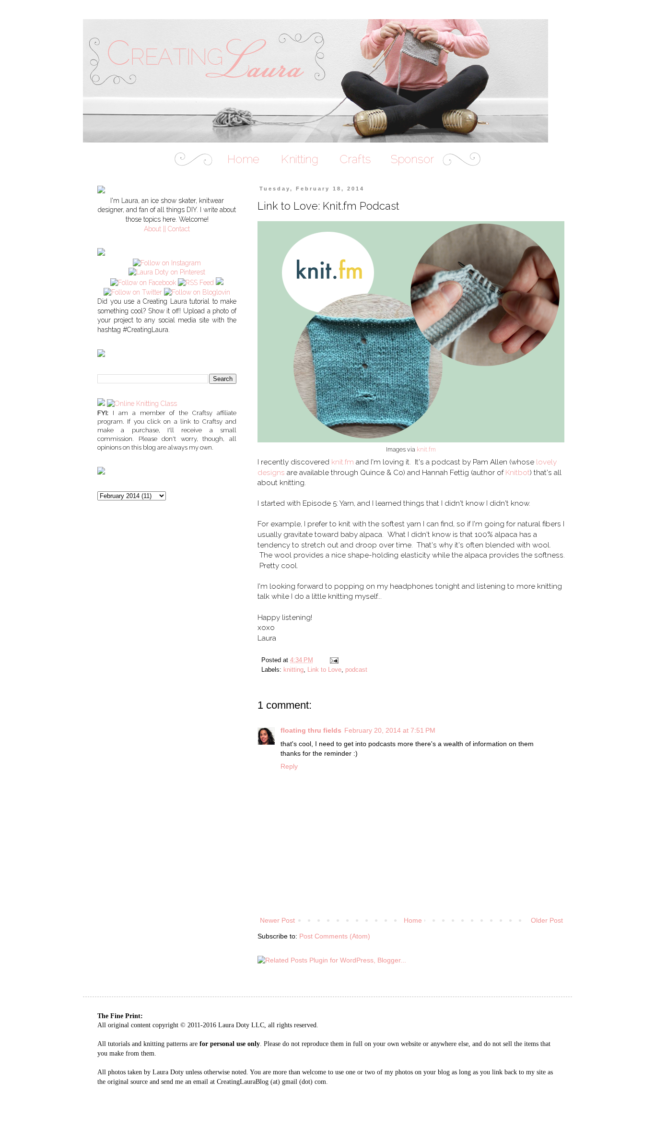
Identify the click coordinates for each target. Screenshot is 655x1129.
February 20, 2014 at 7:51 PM (389, 730)
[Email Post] (333, 660)
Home (413, 920)
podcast (356, 669)
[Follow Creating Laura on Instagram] (167, 263)
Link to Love (324, 669)
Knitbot (517, 472)
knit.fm (426, 449)
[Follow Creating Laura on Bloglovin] (197, 292)
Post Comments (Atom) (334, 936)
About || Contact (167, 229)
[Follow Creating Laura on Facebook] (143, 282)
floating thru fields (311, 730)
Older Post (547, 920)
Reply (289, 766)
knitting (293, 669)
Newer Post (277, 920)
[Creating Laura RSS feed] (196, 282)
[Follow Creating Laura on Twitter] (133, 292)
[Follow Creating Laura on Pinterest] (167, 272)
